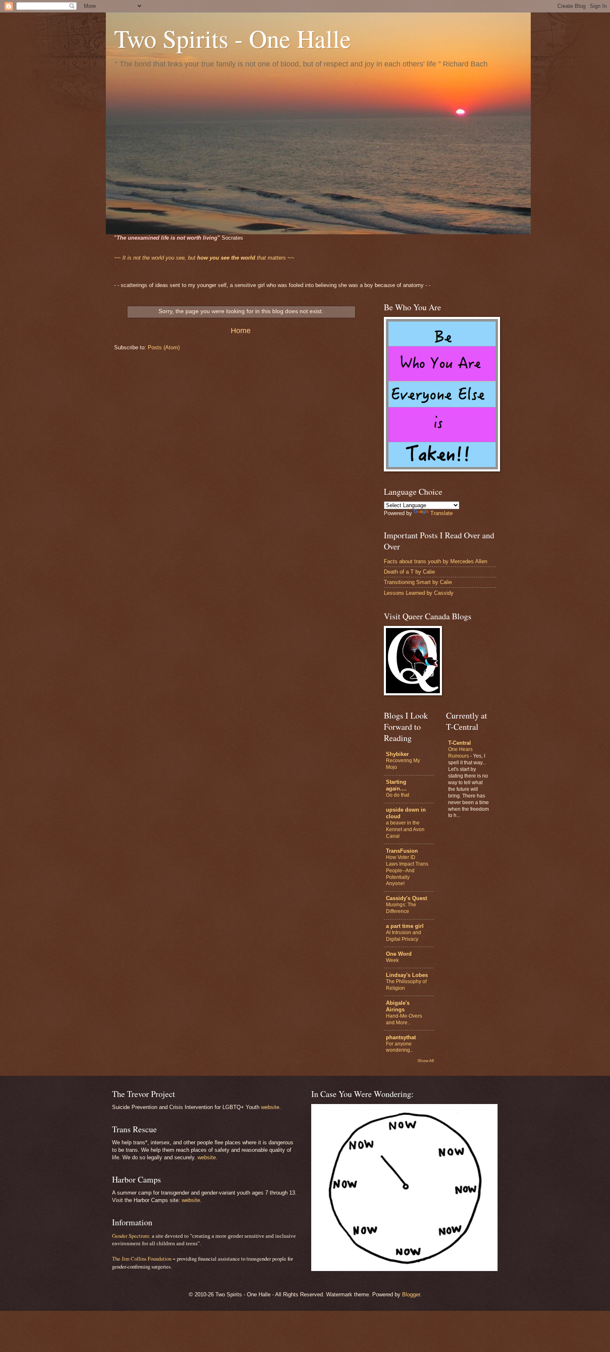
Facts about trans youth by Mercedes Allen (435, 561)
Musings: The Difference (401, 908)
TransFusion (402, 851)
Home (241, 330)
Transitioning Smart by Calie (418, 582)
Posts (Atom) (164, 347)
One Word (399, 954)
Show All (425, 1060)
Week (392, 960)
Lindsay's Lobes (407, 975)
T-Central (459, 743)
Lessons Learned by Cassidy (419, 593)
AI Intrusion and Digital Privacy (403, 936)
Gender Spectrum (130, 1235)
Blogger (411, 1294)
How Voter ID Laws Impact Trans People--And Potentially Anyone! (407, 870)
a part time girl (405, 926)
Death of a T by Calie (409, 572)
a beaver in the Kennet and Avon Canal (405, 829)
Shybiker (397, 754)
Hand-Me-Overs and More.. (404, 1019)
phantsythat (401, 1037)
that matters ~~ (204, 258)
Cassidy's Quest (406, 898)
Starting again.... (396, 785)
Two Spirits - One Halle (232, 38)
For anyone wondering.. (399, 1047)
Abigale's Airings (398, 1006)
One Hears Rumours (460, 752)
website (270, 1107)
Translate (441, 513)
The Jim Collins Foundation (141, 1258)
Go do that (397, 795)
